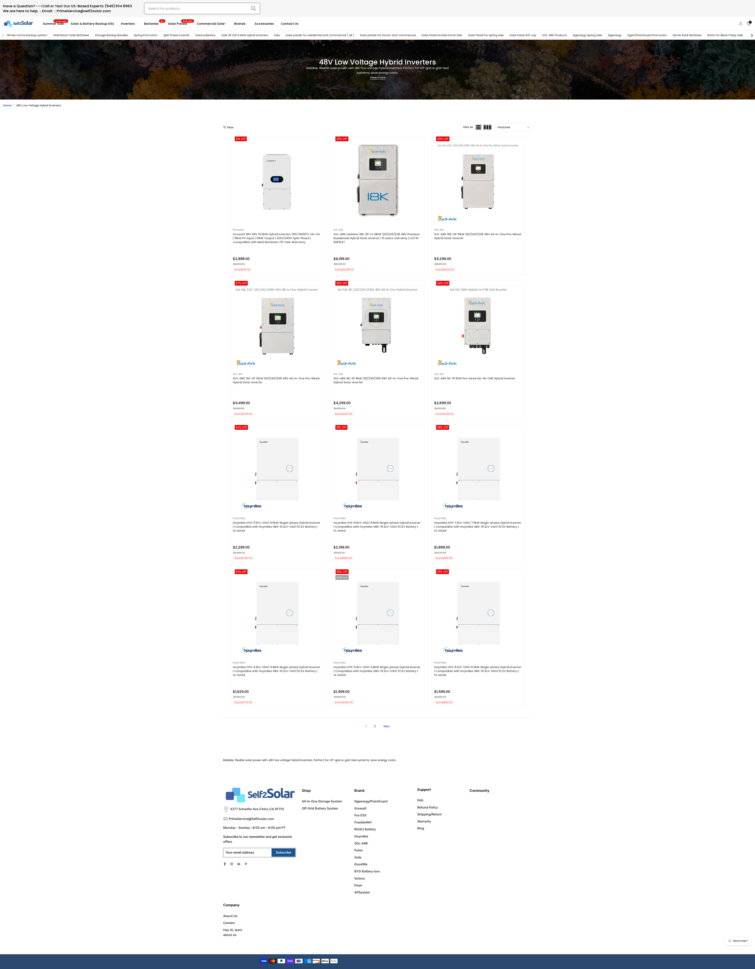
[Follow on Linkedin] (239, 864)
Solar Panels (180, 23)
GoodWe (360, 864)
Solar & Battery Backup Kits (92, 24)
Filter (230, 127)
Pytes (358, 850)
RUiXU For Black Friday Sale (725, 35)
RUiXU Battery (365, 829)
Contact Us (289, 24)
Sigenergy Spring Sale (587, 35)
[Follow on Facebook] (224, 864)
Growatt (238, 230)
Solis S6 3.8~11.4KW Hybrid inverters (244, 35)
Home (7, 105)
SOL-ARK (361, 843)
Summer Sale (55, 23)
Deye (358, 885)
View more (377, 77)
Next (387, 726)
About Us (230, 916)
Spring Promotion (145, 35)
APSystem (362, 892)
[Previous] (3, 35)
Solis (277, 35)
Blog (420, 828)
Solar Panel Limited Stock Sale (442, 35)
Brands (239, 24)
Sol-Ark (338, 230)
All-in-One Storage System (322, 801)
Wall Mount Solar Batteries (71, 35)
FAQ (420, 800)
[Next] (751, 35)
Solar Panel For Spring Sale (486, 35)
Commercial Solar (211, 24)
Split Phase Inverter (176, 35)
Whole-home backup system (27, 35)
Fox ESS (360, 815)
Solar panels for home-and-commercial (388, 35)
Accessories (264, 24)
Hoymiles (239, 518)
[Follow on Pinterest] (246, 864)
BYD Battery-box (367, 871)
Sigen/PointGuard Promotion (647, 35)
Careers (229, 923)
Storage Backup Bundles (111, 35)
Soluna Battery (205, 35)
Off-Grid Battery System (320, 808)
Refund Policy (427, 807)
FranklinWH (363, 822)
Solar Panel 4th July (523, 35)
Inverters (128, 24)
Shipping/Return (429, 814)
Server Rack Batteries (687, 35)
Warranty (424, 821)
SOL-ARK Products (554, 35)
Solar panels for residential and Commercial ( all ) (320, 35)
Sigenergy (614, 35)
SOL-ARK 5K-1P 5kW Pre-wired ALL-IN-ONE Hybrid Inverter (474, 378)
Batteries (154, 23)
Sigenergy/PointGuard (371, 801)
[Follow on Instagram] (231, 864)
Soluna (359, 878)
